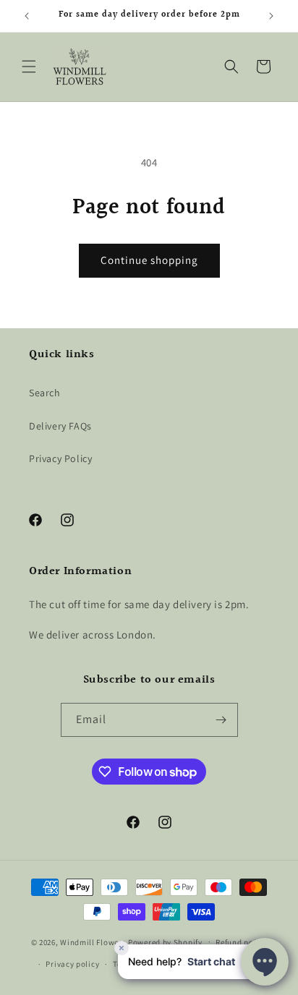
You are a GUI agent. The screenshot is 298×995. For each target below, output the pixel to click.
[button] (29, 66)
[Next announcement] (271, 16)
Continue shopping (149, 260)
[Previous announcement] (27, 16)
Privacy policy (72, 964)
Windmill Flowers (93, 941)
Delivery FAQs (60, 425)
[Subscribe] (221, 720)
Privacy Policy (60, 458)
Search (45, 392)
